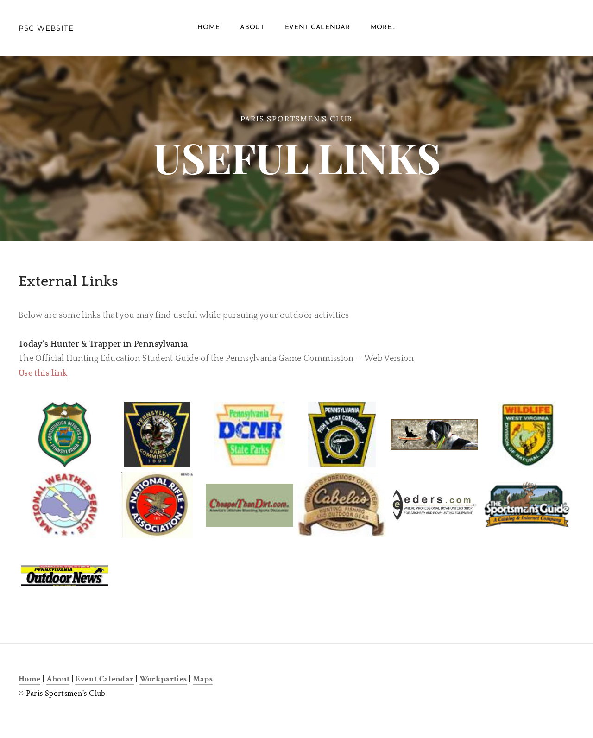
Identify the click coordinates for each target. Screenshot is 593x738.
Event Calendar (317, 27)
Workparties (163, 679)
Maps (203, 679)
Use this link (43, 373)
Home (208, 27)
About (252, 27)
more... (383, 27)
